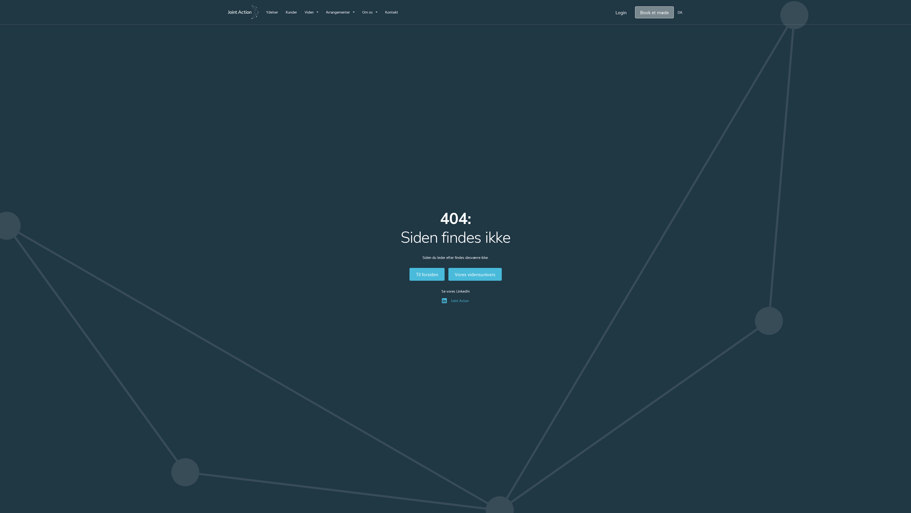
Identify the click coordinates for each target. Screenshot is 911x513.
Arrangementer (338, 12)
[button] (311, 12)
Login (621, 12)
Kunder (291, 12)
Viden (309, 12)
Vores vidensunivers (475, 274)
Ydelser (272, 12)
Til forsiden (427, 274)
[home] (243, 12)
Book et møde (654, 12)
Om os (367, 12)
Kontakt (391, 12)
